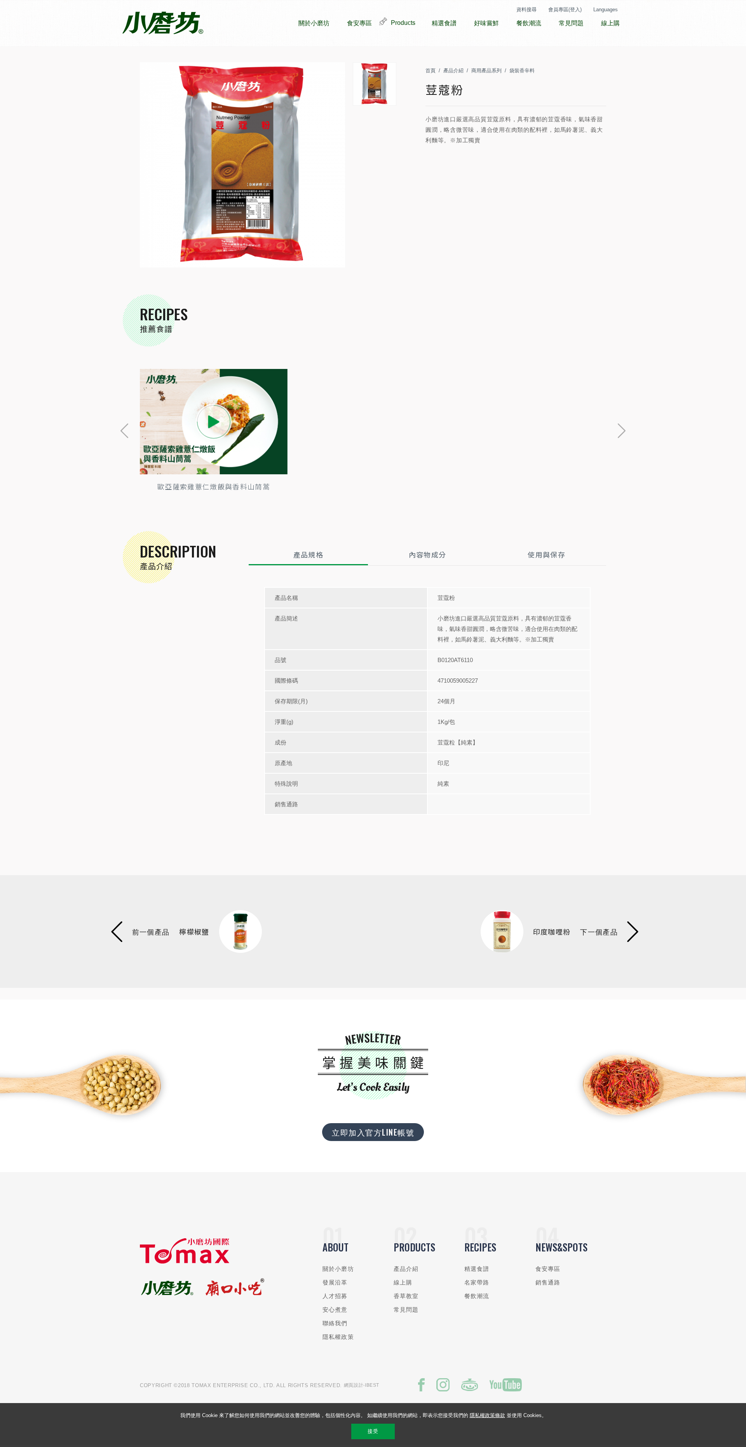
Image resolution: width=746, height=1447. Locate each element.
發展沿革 (335, 1282)
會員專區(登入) (565, 9)
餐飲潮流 (477, 1296)
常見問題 (406, 1309)
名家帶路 (477, 1282)
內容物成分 (427, 554)
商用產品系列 (486, 70)
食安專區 (548, 1268)
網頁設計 (354, 1385)
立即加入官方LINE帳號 (373, 1132)
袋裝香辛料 (522, 70)
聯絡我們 (335, 1323)
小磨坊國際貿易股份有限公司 (162, 23)
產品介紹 (453, 70)
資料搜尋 (526, 9)
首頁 (430, 70)
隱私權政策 (338, 1336)
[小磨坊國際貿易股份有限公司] (184, 1262)
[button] (124, 430)
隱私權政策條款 (487, 1415)
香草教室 (406, 1296)
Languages (605, 9)
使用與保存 (546, 554)
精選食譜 (477, 1268)
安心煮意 (335, 1309)
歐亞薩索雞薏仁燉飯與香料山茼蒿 (213, 486)
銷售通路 (548, 1282)
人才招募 (335, 1296)
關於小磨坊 (338, 1268)
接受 (373, 1431)
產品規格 (308, 554)
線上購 (403, 1282)
